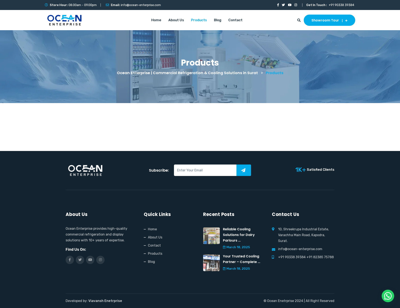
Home (156, 20)
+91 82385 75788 (320, 257)
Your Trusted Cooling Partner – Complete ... (241, 259)
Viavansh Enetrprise (105, 301)
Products (199, 20)
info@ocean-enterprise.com (141, 5)
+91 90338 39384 (341, 5)
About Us (176, 20)
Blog (217, 20)
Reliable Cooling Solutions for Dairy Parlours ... (239, 235)
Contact (235, 20)
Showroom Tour (325, 20)
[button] (388, 296)
